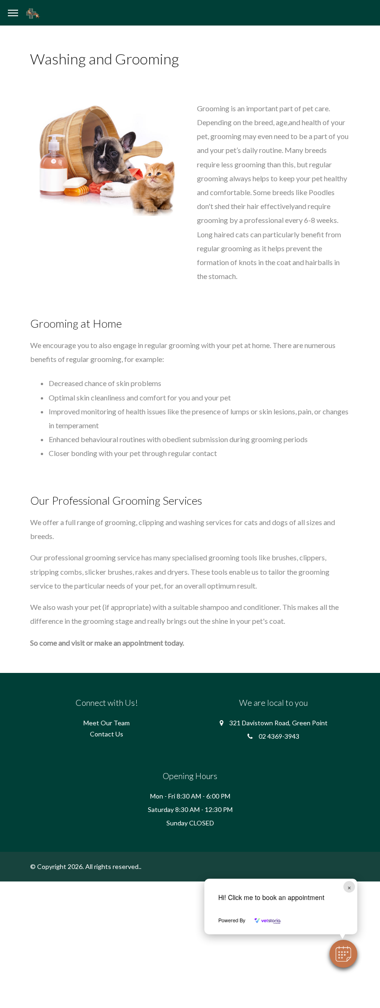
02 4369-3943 (279, 736)
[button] (343, 954)
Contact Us (106, 734)
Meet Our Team (106, 723)
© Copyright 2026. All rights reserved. (85, 866)
